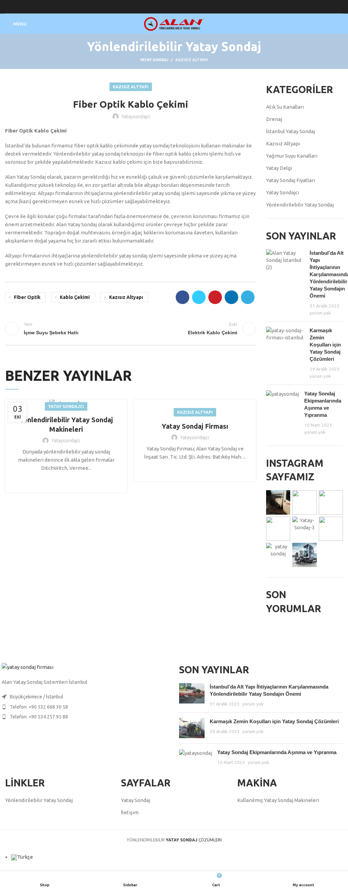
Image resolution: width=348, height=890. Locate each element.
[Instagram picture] (278, 502)
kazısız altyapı (126, 297)
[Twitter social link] (199, 297)
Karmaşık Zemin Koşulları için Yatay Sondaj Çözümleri (325, 344)
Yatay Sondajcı (66, 406)
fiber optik (27, 297)
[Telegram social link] (248, 297)
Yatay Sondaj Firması (195, 426)
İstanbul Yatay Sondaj (290, 131)
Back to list (130, 328)
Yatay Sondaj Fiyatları (290, 180)
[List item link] (87, 707)
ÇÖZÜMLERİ (194, 840)
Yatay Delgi (279, 168)
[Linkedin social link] (231, 297)
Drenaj (274, 119)
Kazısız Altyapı (191, 60)
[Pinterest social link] (215, 297)
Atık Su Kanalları (285, 107)
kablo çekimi (75, 297)
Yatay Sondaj (154, 60)
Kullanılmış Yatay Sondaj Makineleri (278, 800)
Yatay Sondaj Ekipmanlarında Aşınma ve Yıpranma (276, 752)
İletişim (130, 812)
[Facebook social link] (182, 297)
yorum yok (320, 313)
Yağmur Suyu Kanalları (291, 156)
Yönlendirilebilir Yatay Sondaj (300, 205)
